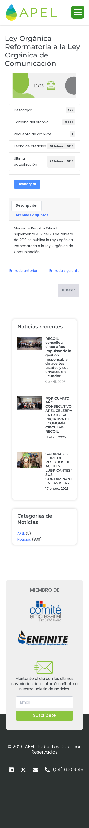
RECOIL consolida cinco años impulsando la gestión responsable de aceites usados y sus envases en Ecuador (58, 357)
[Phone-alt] (47, 769)
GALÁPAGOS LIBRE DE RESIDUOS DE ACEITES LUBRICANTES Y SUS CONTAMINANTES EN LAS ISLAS (61, 468)
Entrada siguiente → (66, 270)
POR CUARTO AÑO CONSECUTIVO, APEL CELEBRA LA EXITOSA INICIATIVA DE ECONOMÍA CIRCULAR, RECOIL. (58, 415)
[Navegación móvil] (77, 12)
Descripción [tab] (26, 205)
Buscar (68, 290)
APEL (21, 533)
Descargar (27, 184)
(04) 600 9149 (68, 769)
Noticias (24, 539)
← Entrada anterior (21, 270)
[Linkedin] (11, 769)
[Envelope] (35, 769)
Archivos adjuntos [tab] (32, 215)
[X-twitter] (23, 769)
